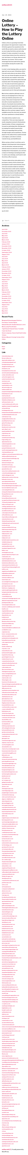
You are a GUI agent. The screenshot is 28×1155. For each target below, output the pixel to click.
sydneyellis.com (6, 594)
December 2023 (6, 271)
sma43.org (5, 993)
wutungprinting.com (7, 805)
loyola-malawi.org (7, 646)
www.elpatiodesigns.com (9, 1049)
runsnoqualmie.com (7, 976)
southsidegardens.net (8, 1035)
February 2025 (6, 242)
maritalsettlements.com (9, 807)
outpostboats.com (7, 650)
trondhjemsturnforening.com (10, 1062)
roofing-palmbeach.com (8, 506)
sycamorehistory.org (8, 1022)
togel (3, 348)
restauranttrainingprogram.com (11, 598)
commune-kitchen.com (8, 717)
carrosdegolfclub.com (8, 490)
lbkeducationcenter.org (8, 621)
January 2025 (6, 244)
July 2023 (4, 281)
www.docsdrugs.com (8, 978)
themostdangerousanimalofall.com (12, 684)
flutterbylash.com (7, 1095)
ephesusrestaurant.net (8, 1043)
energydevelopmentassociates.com (12, 492)
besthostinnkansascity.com (10, 1137)
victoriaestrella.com (7, 849)
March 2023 (5, 290)
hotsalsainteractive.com (9, 370)
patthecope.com (6, 882)
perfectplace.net (6, 625)
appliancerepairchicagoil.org (10, 406)
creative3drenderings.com (9, 916)
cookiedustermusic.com (9, 832)
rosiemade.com (6, 556)
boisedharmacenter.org (8, 640)
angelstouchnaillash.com (9, 571)
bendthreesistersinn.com (9, 826)
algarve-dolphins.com (8, 799)
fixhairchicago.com (7, 876)
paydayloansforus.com (8, 398)
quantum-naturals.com (8, 1070)
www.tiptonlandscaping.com (10, 999)
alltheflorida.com (7, 1081)
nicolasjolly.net (6, 724)
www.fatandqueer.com (8, 966)
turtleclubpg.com (7, 845)
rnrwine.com (5, 1112)
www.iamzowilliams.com (8, 1029)
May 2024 (5, 260)
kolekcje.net (5, 617)
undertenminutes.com (8, 379)
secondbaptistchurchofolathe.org (11, 1120)
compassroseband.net (8, 889)
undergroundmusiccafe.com (10, 1141)
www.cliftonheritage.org (9, 991)
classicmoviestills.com (8, 665)
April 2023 (5, 288)
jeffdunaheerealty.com (8, 953)
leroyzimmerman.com (8, 1106)
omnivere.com (6, 381)
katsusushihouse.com (8, 730)
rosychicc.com (6, 648)
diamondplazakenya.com (9, 1064)
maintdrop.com (6, 433)
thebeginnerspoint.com (8, 671)
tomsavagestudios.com (8, 604)
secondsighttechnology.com (10, 581)
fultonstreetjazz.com (8, 462)
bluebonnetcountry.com (8, 427)
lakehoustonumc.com (8, 930)
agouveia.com (6, 1118)
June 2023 (5, 283)
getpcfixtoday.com (7, 423)
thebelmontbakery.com (8, 400)
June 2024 (5, 258)
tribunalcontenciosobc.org (9, 692)
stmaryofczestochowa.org (9, 759)
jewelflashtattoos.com (8, 421)
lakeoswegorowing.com (8, 1114)
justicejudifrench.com (8, 761)
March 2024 (5, 265)
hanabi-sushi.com (7, 1010)
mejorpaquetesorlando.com (10, 565)
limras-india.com (6, 358)
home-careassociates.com (9, 634)
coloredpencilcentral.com (9, 513)
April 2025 (5, 237)
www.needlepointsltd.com (9, 985)
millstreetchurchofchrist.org (10, 1087)
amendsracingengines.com (9, 962)
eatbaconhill (7, 5)
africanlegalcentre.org (8, 728)
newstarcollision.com (8, 577)
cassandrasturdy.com (8, 661)
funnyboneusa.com (7, 830)
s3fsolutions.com (7, 496)
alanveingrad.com (7, 801)
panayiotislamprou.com (8, 448)
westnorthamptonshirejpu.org (10, 458)
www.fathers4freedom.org (9, 947)
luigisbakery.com (6, 1008)
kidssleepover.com (7, 393)
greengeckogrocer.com (8, 586)
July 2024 (4, 256)
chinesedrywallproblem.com (10, 824)
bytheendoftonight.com (8, 652)
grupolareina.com (7, 469)
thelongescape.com (7, 788)
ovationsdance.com (7, 613)
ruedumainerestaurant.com (10, 734)
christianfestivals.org (8, 795)
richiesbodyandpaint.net (9, 362)
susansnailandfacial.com (9, 941)
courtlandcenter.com (8, 853)
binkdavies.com (6, 711)
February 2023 (6, 292)
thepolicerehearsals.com (9, 686)
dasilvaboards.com (7, 696)
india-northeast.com (8, 504)
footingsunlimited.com (8, 974)
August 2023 (5, 279)
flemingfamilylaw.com (8, 1110)
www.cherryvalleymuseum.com (10, 471)
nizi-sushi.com (6, 778)
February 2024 (6, 267)
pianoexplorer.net (7, 1033)
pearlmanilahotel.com (8, 431)
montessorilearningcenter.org (10, 1072)
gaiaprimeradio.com (7, 782)
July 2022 (4, 306)
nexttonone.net (6, 935)
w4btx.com (5, 569)
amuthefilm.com (6, 719)
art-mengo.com (6, 780)
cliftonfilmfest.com (7, 515)
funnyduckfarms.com (8, 1100)
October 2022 (6, 300)
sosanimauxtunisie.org (8, 437)
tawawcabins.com (7, 531)
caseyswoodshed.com (8, 874)
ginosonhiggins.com (7, 803)
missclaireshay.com (7, 356)
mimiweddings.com (7, 1135)
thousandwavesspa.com (9, 851)
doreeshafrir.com (7, 747)
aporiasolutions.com (7, 901)
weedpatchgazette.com (9, 548)
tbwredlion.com (6, 1066)
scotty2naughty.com (8, 744)
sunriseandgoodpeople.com (10, 822)
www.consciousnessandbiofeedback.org (13, 1026)
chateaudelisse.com (7, 452)
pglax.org (4, 815)
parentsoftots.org (7, 914)
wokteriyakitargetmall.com (9, 590)
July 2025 (4, 233)
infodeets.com (6, 368)
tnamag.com (5, 895)
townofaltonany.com (8, 813)
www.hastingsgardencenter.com (11, 1031)
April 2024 (5, 263)
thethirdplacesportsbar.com (10, 1041)
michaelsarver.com (7, 584)
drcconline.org (6, 859)
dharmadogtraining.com (9, 1127)
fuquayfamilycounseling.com (10, 1116)
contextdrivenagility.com (9, 753)
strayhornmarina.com (8, 701)
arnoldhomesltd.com (8, 510)
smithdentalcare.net (8, 1139)
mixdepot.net (5, 1018)
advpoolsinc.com (6, 866)
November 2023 (6, 273)
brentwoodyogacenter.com (9, 997)
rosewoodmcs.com (7, 1020)
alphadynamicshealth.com (9, 1093)
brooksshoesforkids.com (9, 897)
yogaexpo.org (6, 632)
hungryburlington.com (8, 769)
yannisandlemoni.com (8, 546)
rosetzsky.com (6, 736)
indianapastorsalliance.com (10, 870)
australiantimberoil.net (8, 481)
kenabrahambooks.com (8, 715)
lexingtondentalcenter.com (9, 592)
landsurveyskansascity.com (10, 970)
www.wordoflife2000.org (9, 527)
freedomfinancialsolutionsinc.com (11, 958)
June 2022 (5, 309)
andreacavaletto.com (8, 636)
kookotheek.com (6, 446)
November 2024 (6, 248)
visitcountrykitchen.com (9, 797)
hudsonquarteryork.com (9, 1052)
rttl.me (4, 1131)
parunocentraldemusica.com (10, 1058)
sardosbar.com (6, 535)
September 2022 (7, 302)
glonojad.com (6, 738)
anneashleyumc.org (7, 968)
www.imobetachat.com (8, 924)
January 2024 (6, 269)
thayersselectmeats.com (9, 899)
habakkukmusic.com (8, 932)
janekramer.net (6, 776)
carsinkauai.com (6, 1085)
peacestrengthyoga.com (9, 955)
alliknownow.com (7, 688)
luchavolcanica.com (7, 838)
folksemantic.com (7, 533)
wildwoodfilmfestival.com (9, 456)
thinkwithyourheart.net (8, 521)
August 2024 (6, 254)
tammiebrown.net (7, 784)
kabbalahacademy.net (8, 573)
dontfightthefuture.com (9, 508)
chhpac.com (5, 1125)
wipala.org (5, 644)
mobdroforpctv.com (7, 659)
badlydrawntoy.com (7, 928)
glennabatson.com (7, 698)
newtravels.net (6, 396)
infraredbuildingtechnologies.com (11, 485)
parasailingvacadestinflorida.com (11, 1089)
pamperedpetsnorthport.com (10, 554)
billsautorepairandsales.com (10, 1068)
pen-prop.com (6, 943)
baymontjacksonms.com (9, 811)
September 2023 (7, 277)
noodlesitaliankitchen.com (9, 414)
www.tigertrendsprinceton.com (11, 945)
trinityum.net (5, 1037)
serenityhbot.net (6, 937)
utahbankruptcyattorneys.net (10, 523)
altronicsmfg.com (7, 387)
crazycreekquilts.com (8, 709)
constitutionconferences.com (10, 880)
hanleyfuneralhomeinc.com (9, 563)
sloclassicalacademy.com (9, 694)
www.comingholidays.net (9, 673)
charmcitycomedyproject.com (10, 749)
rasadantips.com (6, 383)
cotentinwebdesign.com (9, 473)
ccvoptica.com (6, 1003)
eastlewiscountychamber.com (10, 690)
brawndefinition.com (8, 705)
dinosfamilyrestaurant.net (9, 483)
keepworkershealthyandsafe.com (11, 412)
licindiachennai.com (7, 364)
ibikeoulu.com (6, 755)
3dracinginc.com (7, 680)
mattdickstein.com (7, 926)
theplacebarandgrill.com (9, 861)
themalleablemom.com (8, 765)
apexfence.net (6, 1146)
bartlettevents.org (7, 464)
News (3, 346)
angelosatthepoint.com (8, 868)
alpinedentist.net (7, 441)
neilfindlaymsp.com (7, 855)
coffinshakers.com (7, 757)
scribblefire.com (6, 630)
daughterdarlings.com (8, 366)
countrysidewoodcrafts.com (10, 404)
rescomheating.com (7, 1133)
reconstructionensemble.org (10, 834)
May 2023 (5, 286)
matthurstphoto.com (8, 1079)
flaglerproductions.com (8, 703)
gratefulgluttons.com (8, 657)
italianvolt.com (6, 538)
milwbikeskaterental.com (9, 809)
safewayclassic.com (7, 402)
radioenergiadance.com (8, 444)
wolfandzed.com (6, 1012)
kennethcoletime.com (8, 767)
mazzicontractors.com (8, 1039)
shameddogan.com (7, 912)
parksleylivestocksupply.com (10, 638)
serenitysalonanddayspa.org (10, 373)
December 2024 (6, 246)
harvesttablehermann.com (9, 487)
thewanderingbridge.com (9, 763)
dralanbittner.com (7, 544)
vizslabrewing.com (7, 542)
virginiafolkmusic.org (8, 611)
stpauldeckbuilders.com (9, 972)
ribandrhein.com (6, 615)
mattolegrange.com (7, 790)
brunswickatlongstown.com (10, 772)
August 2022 (5, 304)
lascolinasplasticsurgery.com (10, 989)
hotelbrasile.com (6, 460)
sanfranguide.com (7, 675)
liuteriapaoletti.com (7, 820)
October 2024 (6, 250)
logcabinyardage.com (8, 920)
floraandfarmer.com (7, 494)
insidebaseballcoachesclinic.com (11, 1083)
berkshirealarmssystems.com (10, 540)
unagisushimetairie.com (9, 418)
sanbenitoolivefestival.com (9, 663)
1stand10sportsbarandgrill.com (11, 567)
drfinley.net (5, 1108)
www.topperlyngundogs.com (10, 949)
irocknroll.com (6, 525)
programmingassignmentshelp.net (12, 391)
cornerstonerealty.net (8, 1024)
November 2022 (6, 298)
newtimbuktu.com (7, 385)
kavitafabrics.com (7, 836)
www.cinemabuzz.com (8, 1016)
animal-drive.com (7, 893)
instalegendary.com (7, 410)
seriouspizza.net (6, 886)
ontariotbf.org (6, 408)
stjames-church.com (8, 742)
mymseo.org (5, 1123)
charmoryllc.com (6, 678)
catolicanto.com (6, 619)
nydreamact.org (6, 416)
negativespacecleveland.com (10, 818)
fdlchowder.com (6, 983)
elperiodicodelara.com (8, 360)
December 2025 (6, 231)
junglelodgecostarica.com (9, 792)
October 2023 (6, 275)
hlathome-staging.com (8, 588)
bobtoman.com (6, 435)
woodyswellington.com (8, 1045)
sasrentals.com (6, 579)
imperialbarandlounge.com (9, 517)
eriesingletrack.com (7, 552)
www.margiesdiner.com (8, 981)
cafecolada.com (6, 667)
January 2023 (6, 294)
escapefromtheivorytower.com (10, 500)
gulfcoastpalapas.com (8, 905)
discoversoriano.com (8, 669)
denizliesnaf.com (6, 878)
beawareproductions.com (9, 751)
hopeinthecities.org (7, 655)
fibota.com (5, 1054)
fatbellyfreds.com (7, 1047)
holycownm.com (6, 841)
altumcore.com (6, 891)
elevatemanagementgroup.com (11, 1104)
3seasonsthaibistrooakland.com (11, 627)
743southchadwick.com (9, 502)
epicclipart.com (6, 429)
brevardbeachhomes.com (9, 498)
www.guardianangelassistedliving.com (13, 1060)
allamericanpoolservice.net (9, 600)
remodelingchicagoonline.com (10, 995)
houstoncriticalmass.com (9, 682)
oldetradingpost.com (8, 475)
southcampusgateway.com (9, 450)
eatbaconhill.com (7, 389)
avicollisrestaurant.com (8, 857)
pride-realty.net (6, 1091)
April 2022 (5, 313)
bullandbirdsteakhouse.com (10, 987)
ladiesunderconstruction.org (10, 477)
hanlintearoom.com (7, 1098)
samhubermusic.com (8, 1143)
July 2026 (4, 229)
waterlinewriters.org (7, 909)
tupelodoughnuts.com (8, 558)
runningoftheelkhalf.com (9, 951)
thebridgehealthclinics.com (10, 907)
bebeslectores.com (7, 479)
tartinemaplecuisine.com (9, 774)
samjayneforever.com (8, 1077)
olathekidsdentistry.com (9, 561)
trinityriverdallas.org (8, 623)
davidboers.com (6, 922)
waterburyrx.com (7, 864)
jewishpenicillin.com (7, 602)
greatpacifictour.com (8, 847)
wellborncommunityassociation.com (12, 454)
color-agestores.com (8, 642)
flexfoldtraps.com (7, 960)
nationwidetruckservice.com (10, 843)
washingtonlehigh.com (8, 1006)
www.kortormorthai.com (9, 964)
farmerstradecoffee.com (9, 918)
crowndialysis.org (7, 596)
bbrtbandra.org (6, 425)
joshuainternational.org (8, 939)
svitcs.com (5, 884)
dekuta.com (5, 1014)
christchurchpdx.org (7, 713)
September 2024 (7, 252)
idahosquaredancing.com (9, 529)
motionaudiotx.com (7, 1129)
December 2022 (6, 296)
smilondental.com (7, 575)
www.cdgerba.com (7, 1056)
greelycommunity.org (8, 732)
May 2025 (5, 235)
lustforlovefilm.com (7, 721)
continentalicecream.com (9, 707)
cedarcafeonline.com (8, 375)
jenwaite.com (5, 1102)
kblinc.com (5, 550)
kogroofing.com (6, 439)
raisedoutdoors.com (7, 519)
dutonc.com (5, 786)
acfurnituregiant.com (8, 377)
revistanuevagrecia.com (9, 740)
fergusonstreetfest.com (9, 1075)
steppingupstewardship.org (10, 1001)
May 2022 (5, 311)
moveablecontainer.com (9, 467)
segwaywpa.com (6, 903)
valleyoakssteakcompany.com (10, 872)
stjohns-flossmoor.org (8, 828)
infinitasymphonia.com (8, 726)
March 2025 (5, 240)
